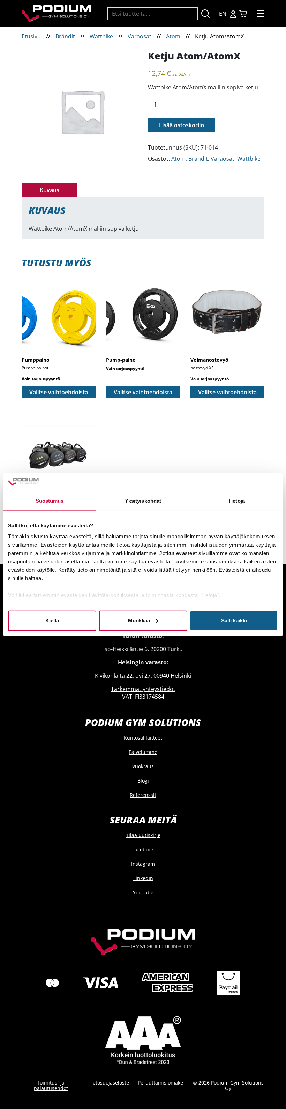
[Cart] (243, 13)
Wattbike (101, 36)
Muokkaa (139, 621)
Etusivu (31, 36)
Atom (173, 36)
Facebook (143, 849)
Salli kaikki (234, 621)
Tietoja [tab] (236, 501)
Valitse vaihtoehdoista (58, 392)
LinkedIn (143, 878)
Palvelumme (143, 752)
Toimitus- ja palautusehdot (51, 1085)
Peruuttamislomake (160, 1082)
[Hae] (205, 13)
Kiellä (52, 621)
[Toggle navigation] (260, 13)
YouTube (143, 892)
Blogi (143, 780)
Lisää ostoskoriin (181, 125)
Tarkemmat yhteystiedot (143, 689)
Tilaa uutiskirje (143, 835)
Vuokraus (143, 766)
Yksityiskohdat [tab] (143, 501)
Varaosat (139, 36)
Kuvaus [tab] (49, 190)
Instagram (143, 863)
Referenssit (143, 795)
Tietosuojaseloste (109, 1082)
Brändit (65, 36)
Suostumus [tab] (50, 501)
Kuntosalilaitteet (143, 737)
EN (222, 13)
